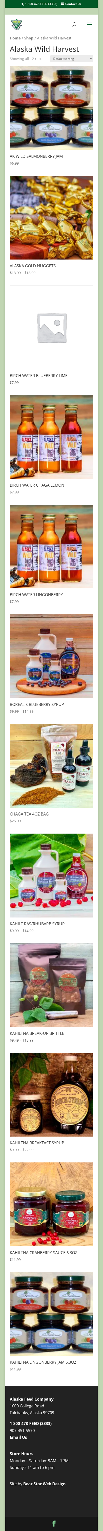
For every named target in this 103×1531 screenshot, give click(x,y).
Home (15, 37)
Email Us (18, 1437)
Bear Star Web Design (44, 1484)
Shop (29, 37)
